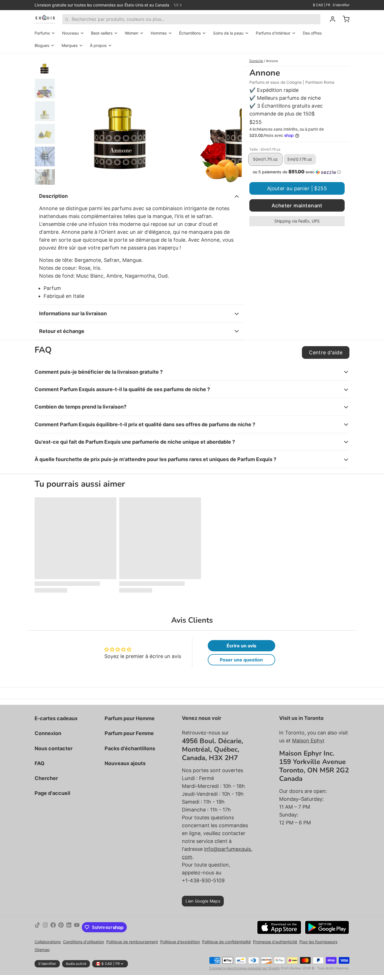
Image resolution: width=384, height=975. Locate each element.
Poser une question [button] (241, 660)
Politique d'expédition (180, 941)
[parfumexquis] (45, 19)
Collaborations (48, 941)
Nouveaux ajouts (125, 763)
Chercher (46, 778)
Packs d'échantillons (130, 748)
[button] (297, 172)
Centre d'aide (325, 352)
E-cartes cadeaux (56, 718)
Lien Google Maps (203, 901)
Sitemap (42, 949)
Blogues (42, 45)
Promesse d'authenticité (275, 941)
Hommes (159, 33)
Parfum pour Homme (130, 718)
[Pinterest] (61, 927)
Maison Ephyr (308, 740)
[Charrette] (343, 19)
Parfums (42, 33)
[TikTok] (37, 927)
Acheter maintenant (297, 205)
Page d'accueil (52, 793)
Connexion (48, 733)
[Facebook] (53, 927)
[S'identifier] (330, 19)
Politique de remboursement (132, 941)
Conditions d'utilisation (83, 941)
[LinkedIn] (69, 927)
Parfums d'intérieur (273, 33)
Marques (70, 45)
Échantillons (190, 33)
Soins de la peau (228, 33)
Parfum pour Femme (129, 733)
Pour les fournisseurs (318, 941)
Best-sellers (101, 33)
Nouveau (70, 33)
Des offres (312, 33)
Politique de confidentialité (226, 941)
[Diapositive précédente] (66, 119)
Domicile (256, 61)
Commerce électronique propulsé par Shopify (244, 968)
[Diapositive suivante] (233, 119)
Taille (265, 149)
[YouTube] (77, 927)
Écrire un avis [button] (241, 646)
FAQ (39, 763)
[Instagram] (45, 927)
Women (131, 33)
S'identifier (341, 5)
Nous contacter (54, 748)
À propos (98, 45)
